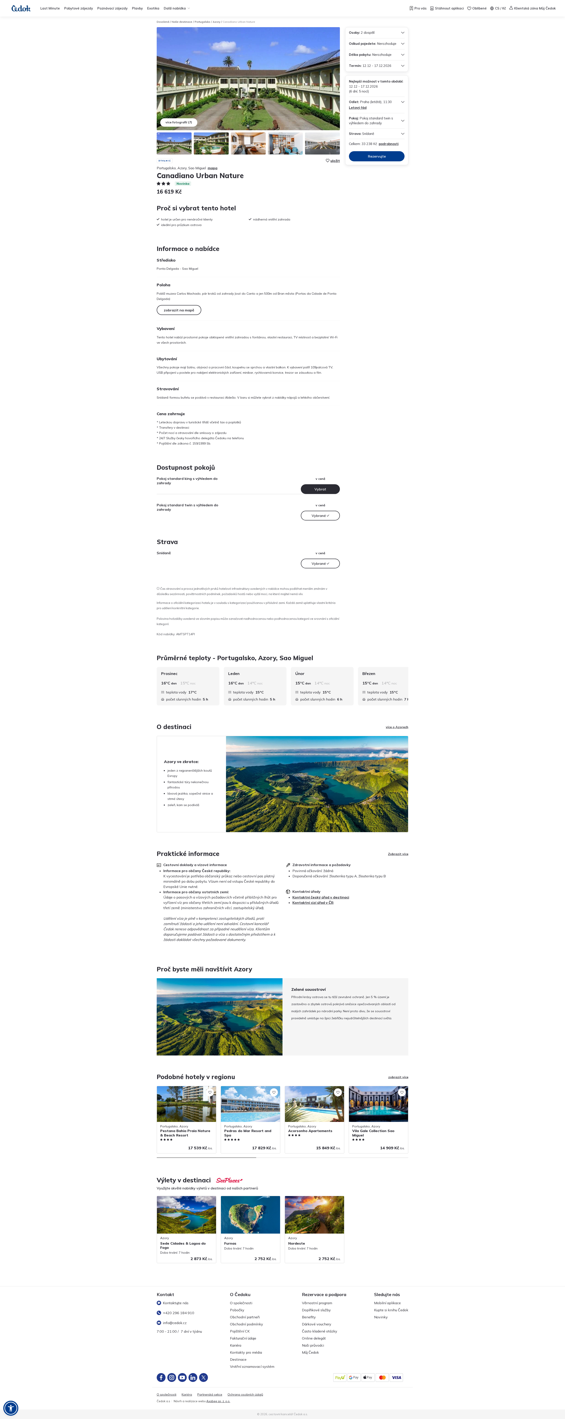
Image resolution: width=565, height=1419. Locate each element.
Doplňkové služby (316, 1310)
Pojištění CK (240, 1331)
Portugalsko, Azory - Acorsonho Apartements (308, 1090)
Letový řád (358, 108)
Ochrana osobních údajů (245, 1394)
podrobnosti (389, 144)
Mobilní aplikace (387, 1303)
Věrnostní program (317, 1303)
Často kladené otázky (319, 1331)
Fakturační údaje (243, 1338)
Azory (216, 21)
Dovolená (163, 21)
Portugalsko (202, 21)
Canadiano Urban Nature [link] (239, 21)
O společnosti (241, 1303)
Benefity (309, 1317)
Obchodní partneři (245, 1317)
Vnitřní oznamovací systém (252, 1366)
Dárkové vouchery (316, 1324)
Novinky (381, 1317)
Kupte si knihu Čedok (391, 1310)
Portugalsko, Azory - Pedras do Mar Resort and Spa (247, 1090)
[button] (10, 1408)
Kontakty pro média (246, 1352)
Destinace (238, 1359)
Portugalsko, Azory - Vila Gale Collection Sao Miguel (378, 1090)
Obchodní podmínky (246, 1324)
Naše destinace (182, 21)
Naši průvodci (313, 1345)
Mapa (212, 168)
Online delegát (314, 1338)
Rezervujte (377, 156)
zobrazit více (398, 1077)
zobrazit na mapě (179, 310)
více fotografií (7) (179, 122)
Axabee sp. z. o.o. (218, 1401)
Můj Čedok (310, 1352)
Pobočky (237, 1310)
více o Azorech (397, 727)
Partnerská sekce (209, 1394)
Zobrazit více (398, 854)
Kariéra (235, 1345)
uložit (335, 160)
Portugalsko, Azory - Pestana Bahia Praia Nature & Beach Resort (183, 1090)
